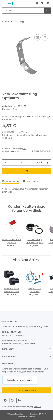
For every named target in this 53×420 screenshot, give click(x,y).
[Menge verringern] (5, 162)
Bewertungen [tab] (31, 181)
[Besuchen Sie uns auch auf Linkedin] (19, 400)
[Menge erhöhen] (47, 162)
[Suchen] (47, 10)
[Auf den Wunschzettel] (45, 37)
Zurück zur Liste (11, 21)
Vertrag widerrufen (26, 390)
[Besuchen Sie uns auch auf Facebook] (5, 400)
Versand (25, 132)
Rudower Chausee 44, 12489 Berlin (18, 343)
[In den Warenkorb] (4, 30)
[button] (37, 3)
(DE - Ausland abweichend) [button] (14, 149)
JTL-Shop (31, 416)
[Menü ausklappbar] (3, 2)
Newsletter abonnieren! (20, 380)
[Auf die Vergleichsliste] (37, 37)
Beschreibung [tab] (10, 181)
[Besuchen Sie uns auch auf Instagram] (12, 400)
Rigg (15, 109)
